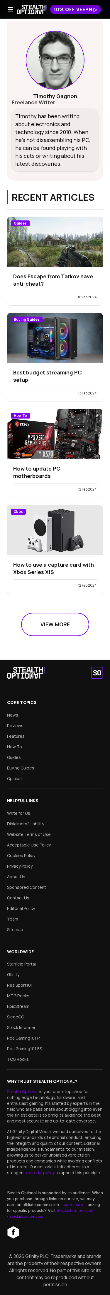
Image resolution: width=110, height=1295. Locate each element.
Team (12, 919)
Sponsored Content (26, 887)
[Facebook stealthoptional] (13, 1232)
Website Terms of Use (29, 834)
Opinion (14, 778)
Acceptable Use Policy (29, 845)
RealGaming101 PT (25, 1038)
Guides (14, 757)
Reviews (15, 725)
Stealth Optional (23, 1091)
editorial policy (40, 1172)
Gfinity (13, 974)
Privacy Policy (20, 866)
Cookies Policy (21, 855)
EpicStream (18, 1006)
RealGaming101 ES (24, 1048)
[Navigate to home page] (32, 9)
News (12, 715)
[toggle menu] (10, 9)
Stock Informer (21, 1027)
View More (55, 624)
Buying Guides (20, 768)
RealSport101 (20, 985)
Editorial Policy (21, 908)
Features (16, 736)
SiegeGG (15, 1017)
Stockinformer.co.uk (75, 1210)
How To (14, 746)
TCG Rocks (18, 1059)
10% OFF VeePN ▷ (75, 9)
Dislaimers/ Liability (25, 823)
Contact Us (18, 898)
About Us (16, 876)
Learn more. (72, 1204)
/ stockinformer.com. (26, 1216)
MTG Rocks (18, 995)
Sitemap (15, 929)
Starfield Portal (21, 964)
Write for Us (18, 813)
